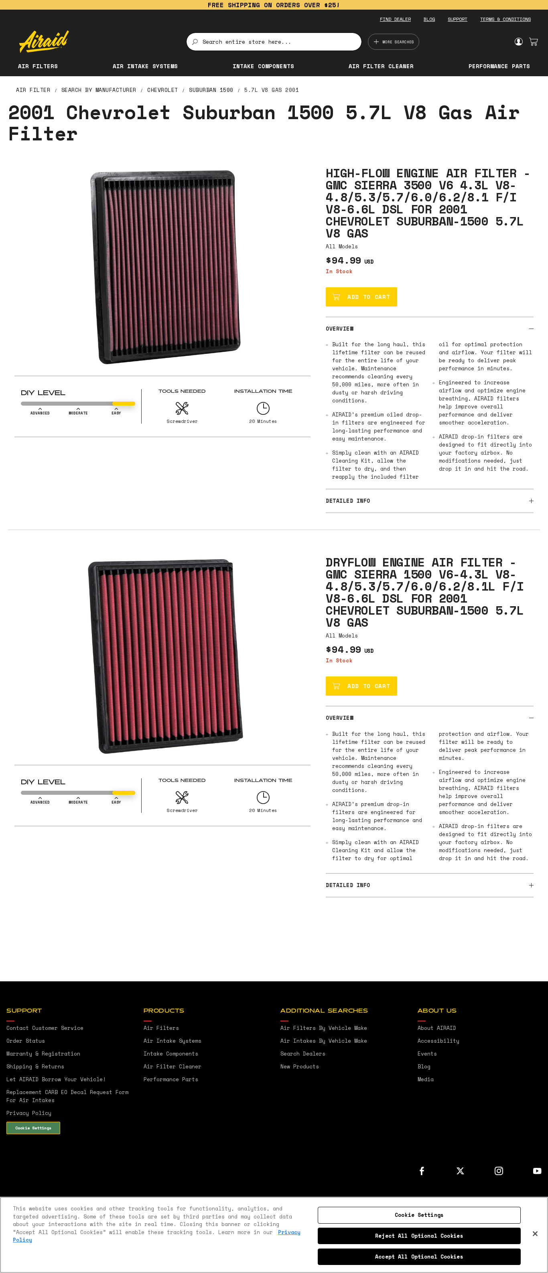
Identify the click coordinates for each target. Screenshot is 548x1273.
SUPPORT (457, 19)
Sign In (518, 41)
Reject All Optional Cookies (419, 1236)
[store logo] (98, 41)
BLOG (429, 19)
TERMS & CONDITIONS (505, 19)
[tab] (430, 328)
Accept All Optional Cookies (419, 1256)
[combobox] (274, 41)
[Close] (535, 1234)
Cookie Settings (33, 1128)
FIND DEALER (395, 19)
